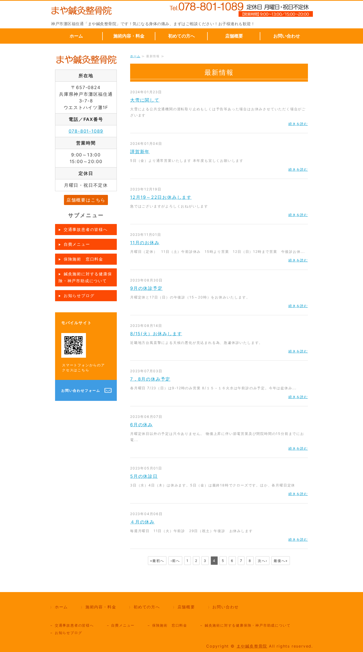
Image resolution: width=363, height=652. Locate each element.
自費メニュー (77, 244)
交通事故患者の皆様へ (86, 229)
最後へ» (281, 561)
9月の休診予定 (146, 288)
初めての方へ (181, 35)
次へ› (262, 561)
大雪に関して (145, 100)
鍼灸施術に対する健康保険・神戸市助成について (85, 277)
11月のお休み (145, 242)
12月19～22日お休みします (161, 197)
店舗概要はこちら (85, 200)
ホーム (76, 35)
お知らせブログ (79, 295)
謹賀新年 (140, 151)
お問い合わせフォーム (80, 390)
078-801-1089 (86, 131)
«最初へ (157, 561)
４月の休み (142, 521)
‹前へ (175, 561)
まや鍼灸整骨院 (252, 646)
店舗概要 (234, 35)
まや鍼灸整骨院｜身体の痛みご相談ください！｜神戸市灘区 (81, 11)
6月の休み (141, 424)
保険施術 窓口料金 (83, 259)
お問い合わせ (286, 35)
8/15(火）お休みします (156, 333)
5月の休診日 (144, 476)
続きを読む (298, 124)
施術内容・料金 (128, 35)
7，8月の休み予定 (150, 379)
